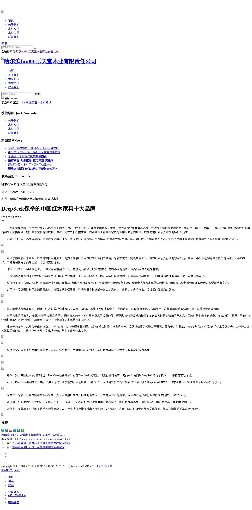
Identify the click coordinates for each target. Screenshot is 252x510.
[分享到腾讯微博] (14, 430)
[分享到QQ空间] (6, 430)
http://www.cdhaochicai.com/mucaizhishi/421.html (42, 439)
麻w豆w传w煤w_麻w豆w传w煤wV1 (29, 164)
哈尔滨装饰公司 (56, 434)
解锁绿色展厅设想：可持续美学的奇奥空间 (38, 447)
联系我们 (13, 36)
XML (17, 470)
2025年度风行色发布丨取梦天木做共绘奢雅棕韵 (41, 443)
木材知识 (13, 28)
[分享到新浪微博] (10, 430)
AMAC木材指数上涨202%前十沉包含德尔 (33, 148)
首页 (11, 20)
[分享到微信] (22, 430)
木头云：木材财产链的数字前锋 (27, 156)
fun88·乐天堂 (29, 102)
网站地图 (7, 470)
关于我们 (13, 24)
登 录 (4, 43)
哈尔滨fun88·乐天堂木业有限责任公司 (36, 51)
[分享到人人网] (18, 430)
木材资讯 (13, 32)
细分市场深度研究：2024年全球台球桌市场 (34, 152)
